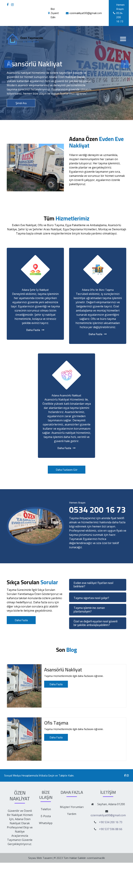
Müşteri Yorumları (72, 807)
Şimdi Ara (21, 103)
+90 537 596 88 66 (110, 829)
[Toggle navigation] (123, 39)
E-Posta (46, 816)
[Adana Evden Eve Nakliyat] (8, 4)
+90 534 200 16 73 (110, 822)
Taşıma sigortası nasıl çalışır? (91, 598)
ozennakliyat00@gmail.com (108, 815)
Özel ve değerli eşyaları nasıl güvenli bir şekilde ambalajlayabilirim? (95, 623)
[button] (8, 64)
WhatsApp (45, 823)
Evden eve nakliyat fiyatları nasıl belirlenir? (93, 584)
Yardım (71, 814)
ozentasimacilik (96, 857)
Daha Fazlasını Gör (66, 469)
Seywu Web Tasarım (40, 857)
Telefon (46, 809)
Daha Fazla (83, 195)
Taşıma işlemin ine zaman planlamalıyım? (89, 609)
